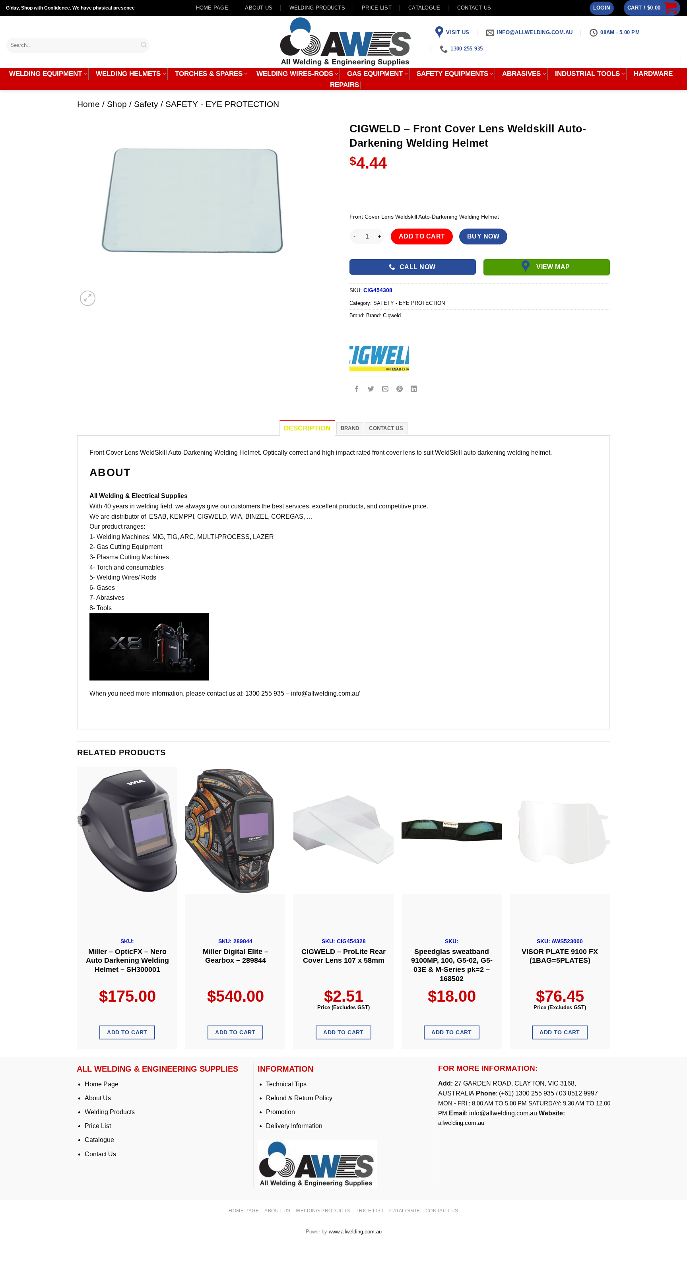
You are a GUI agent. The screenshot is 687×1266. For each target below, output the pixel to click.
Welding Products (317, 8)
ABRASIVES (521, 74)
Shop (117, 104)
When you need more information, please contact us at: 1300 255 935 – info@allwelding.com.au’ (225, 693)
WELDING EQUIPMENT (45, 74)
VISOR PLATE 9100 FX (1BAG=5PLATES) (560, 956)
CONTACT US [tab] (386, 428)
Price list (377, 8)
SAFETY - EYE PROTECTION (222, 104)
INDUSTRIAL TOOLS (587, 74)
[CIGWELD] (379, 358)
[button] (602, 8)
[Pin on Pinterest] (399, 389)
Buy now (483, 236)
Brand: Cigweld (383, 315)
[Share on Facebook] (356, 389)
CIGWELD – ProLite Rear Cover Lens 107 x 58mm (343, 956)
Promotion (280, 1112)
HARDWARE (653, 74)
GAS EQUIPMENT (375, 74)
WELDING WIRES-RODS (294, 74)
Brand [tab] (350, 428)
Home (88, 104)
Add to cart (422, 236)
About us (258, 8)
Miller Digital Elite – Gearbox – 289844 (235, 956)
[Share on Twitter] (371, 389)
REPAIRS (344, 85)
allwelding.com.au (461, 1122)
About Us (98, 1098)
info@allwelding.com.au (503, 1113)
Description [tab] (307, 428)
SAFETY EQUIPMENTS (452, 74)
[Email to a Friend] (385, 389)
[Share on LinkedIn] (414, 389)
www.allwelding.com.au (355, 1232)
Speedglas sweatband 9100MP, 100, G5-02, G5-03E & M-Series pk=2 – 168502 (452, 965)
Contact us (474, 8)
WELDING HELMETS (128, 74)
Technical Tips (286, 1084)
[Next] (609, 911)
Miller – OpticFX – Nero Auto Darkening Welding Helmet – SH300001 (127, 961)
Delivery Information (294, 1126)
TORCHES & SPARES (209, 74)
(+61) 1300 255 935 (526, 1093)
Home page (212, 8)
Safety (146, 104)
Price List (98, 1126)
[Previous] (77, 911)
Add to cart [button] (127, 1032)
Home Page (101, 1084)
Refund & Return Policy (299, 1098)
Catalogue (424, 8)
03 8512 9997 (579, 1093)
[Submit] (144, 45)
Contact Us (100, 1154)
